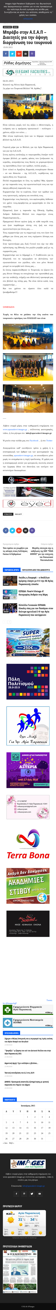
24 (42, 1133)
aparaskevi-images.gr (23, 455)
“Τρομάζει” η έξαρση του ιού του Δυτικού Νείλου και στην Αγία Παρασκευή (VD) (28, 1052)
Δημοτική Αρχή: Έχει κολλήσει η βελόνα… (21, 1063)
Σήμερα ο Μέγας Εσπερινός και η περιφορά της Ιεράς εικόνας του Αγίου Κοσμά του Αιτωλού (29, 1040)
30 (35, 1139)
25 (49, 1133)
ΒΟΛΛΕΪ (15, 27)
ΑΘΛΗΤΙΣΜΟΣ (7, 27)
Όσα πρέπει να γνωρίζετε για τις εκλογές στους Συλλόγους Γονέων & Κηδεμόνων (15, 551)
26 (6, 1139)
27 (13, 1139)
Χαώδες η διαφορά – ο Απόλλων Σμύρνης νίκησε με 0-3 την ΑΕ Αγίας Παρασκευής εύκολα (36, 581)
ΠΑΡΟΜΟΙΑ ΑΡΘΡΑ (12, 570)
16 (35, 1128)
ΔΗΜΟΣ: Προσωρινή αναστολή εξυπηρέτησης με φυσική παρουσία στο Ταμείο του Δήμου (27, 1083)
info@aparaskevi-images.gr (34, 1186)
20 (13, 1133)
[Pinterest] (24, 1194)
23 (35, 1133)
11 (49, 1122)
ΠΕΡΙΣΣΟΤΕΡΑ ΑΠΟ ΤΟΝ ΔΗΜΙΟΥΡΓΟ (36, 570)
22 (27, 1133)
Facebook (34, 440)
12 (6, 1128)
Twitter (49, 440)
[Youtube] (40, 1194)
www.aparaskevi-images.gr (15, 429)
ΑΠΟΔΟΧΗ (28, 19)
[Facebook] (16, 1194)
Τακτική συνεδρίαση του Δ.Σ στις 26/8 (19, 1072)
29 (27, 1139)
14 (20, 1128)
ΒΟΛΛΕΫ (18, 514)
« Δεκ (5, 1143)
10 (42, 1122)
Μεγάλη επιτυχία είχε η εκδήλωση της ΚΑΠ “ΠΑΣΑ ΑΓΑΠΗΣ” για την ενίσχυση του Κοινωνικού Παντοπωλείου (41, 554)
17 (42, 1128)
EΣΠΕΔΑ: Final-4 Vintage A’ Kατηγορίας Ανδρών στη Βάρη (33, 593)
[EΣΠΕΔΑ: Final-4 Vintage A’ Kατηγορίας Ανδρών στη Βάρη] (10, 594)
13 (13, 1128)
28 (20, 1139)
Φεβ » (11, 1143)
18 (49, 1128)
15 (27, 1128)
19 (6, 1133)
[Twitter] (32, 1194)
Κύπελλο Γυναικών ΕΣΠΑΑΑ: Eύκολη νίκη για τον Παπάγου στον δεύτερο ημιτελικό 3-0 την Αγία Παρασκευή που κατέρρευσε (36, 609)
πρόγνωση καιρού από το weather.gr (24, 1238)
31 (42, 1139)
